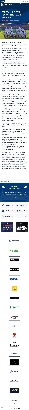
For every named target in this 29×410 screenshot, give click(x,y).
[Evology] (14, 326)
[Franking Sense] (14, 260)
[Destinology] (14, 353)
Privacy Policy (14, 403)
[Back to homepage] (2, 5)
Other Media (18, 408)
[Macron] (14, 269)
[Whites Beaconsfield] (14, 335)
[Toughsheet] (14, 240)
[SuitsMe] (14, 371)
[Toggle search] (26, 4)
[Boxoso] (14, 344)
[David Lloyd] (14, 317)
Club (2, 1)
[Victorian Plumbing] (14, 251)
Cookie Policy (14, 400)
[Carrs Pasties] (14, 288)
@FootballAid (9, 149)
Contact (14, 398)
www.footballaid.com (7, 52)
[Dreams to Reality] (14, 362)
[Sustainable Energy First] (14, 307)
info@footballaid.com (7, 146)
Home (5, 8)
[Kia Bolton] (14, 298)
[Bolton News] (14, 381)
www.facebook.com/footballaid (12, 148)
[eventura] (14, 279)
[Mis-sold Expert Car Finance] (14, 390)
